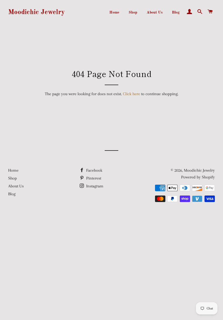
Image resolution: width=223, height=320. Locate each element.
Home (114, 12)
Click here (131, 93)
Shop (133, 12)
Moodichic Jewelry (36, 12)
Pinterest (93, 178)
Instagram (94, 186)
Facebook (93, 170)
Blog (176, 12)
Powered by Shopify (198, 177)
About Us (155, 12)
